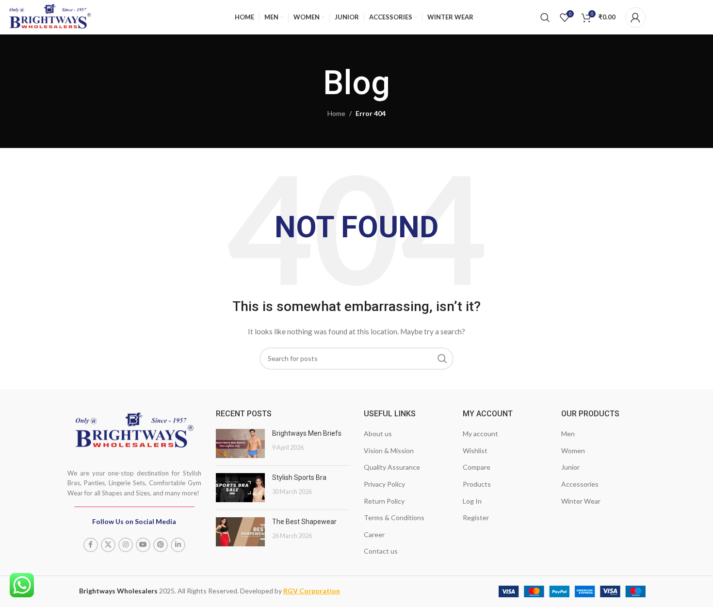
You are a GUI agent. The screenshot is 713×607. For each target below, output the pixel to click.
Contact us (381, 551)
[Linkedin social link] (178, 545)
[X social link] (108, 545)
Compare (476, 467)
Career (374, 534)
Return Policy (384, 501)
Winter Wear (580, 501)
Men (568, 433)
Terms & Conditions (394, 517)
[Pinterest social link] (160, 545)
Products (477, 484)
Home (336, 113)
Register (476, 517)
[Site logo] (50, 15)
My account (480, 433)
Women (573, 450)
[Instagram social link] (125, 545)
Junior (570, 467)
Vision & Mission (389, 450)
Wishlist (475, 450)
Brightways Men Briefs (306, 433)
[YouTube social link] (143, 545)
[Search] (545, 17)
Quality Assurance (392, 467)
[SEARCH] (442, 358)
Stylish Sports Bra (299, 477)
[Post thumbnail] (240, 443)
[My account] (635, 17)
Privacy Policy (384, 484)
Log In (472, 501)
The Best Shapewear (304, 521)
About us (378, 433)
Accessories (580, 484)
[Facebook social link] (90, 545)
